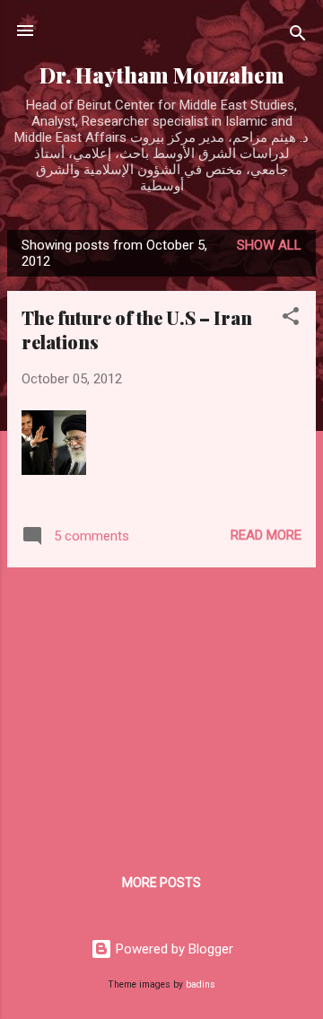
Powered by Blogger (172, 949)
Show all (269, 245)
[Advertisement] (161, 707)
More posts (161, 882)
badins (200, 984)
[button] (290, 319)
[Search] (298, 36)
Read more (266, 535)
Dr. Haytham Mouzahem (161, 75)
